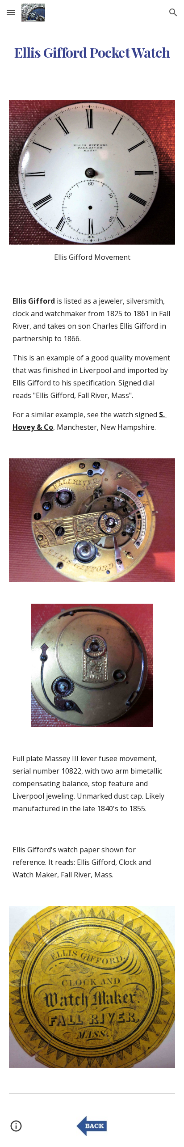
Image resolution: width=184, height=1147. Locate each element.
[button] (10, 12)
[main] (92, 51)
